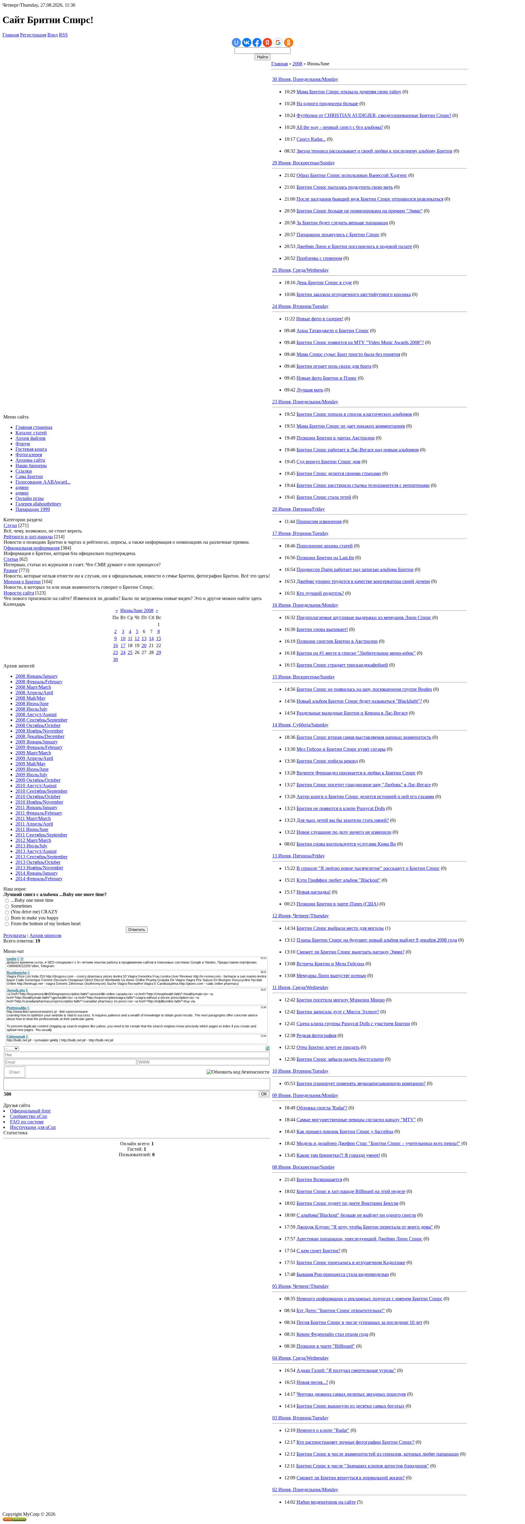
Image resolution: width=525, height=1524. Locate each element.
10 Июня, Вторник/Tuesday (300, 1071)
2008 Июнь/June (32, 703)
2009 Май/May (30, 763)
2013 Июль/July (31, 845)
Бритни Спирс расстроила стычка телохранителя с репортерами (363, 485)
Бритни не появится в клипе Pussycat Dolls (341, 808)
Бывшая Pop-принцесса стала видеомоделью (343, 1274)
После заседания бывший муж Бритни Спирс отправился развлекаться (370, 199)
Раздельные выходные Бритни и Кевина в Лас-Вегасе (352, 712)
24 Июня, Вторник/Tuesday (300, 306)
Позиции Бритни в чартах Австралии (336, 437)
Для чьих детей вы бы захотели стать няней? (343, 820)
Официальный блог (30, 1110)
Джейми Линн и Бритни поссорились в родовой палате (354, 246)
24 (123, 652)
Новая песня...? (312, 1382)
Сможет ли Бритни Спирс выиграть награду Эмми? (350, 951)
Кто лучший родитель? (320, 593)
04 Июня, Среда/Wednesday (300, 1357)
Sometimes (21, 906)
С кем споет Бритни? (318, 1250)
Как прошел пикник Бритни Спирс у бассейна (345, 1131)
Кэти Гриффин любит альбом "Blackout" (338, 880)
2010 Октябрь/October (37, 796)
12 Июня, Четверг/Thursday (300, 915)
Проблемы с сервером (319, 258)
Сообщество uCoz (28, 1116)
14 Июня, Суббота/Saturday (300, 724)
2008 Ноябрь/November (39, 730)
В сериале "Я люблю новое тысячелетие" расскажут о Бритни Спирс (368, 868)
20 (144, 645)
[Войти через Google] (278, 42)
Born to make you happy (35, 917)
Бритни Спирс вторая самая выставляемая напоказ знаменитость (364, 737)
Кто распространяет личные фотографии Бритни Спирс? (355, 1442)
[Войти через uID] (236, 42)
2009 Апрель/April (34, 758)
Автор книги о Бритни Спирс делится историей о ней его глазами (365, 796)
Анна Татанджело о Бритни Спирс (333, 330)
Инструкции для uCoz (33, 1127)
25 (130, 652)
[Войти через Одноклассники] (288, 42)
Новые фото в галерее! (319, 318)
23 (115, 652)
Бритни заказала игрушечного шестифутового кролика (354, 294)
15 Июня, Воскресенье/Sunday (303, 676)
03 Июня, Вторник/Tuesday (300, 1417)
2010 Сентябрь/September (41, 791)
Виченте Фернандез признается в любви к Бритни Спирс (356, 772)
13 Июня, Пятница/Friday (298, 855)
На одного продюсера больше (327, 103)
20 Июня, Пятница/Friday (298, 509)
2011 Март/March (33, 818)
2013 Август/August (36, 851)
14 (151, 638)
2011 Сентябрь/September (41, 834)
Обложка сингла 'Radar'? (322, 1107)
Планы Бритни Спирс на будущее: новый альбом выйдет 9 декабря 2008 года (377, 940)
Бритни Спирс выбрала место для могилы (340, 928)
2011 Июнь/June (31, 829)
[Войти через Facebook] (257, 42)
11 (130, 638)
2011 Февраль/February (38, 812)
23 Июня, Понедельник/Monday (305, 401)
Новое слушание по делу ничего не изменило (344, 832)
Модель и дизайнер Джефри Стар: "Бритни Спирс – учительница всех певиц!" (378, 1143)
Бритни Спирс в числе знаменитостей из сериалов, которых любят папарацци (378, 1454)
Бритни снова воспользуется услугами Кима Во (346, 843)
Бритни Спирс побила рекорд (327, 761)
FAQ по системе (27, 1121)
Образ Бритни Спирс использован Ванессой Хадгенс (352, 175)
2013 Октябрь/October (37, 862)
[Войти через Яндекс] (267, 42)
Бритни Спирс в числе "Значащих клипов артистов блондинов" (362, 1465)
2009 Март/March (33, 752)
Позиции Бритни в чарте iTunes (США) (337, 903)
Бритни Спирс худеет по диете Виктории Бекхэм (347, 1203)
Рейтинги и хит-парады (28, 536)
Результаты (14, 935)
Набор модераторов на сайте (326, 1502)
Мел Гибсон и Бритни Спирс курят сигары (341, 749)
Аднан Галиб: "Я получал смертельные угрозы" (346, 1370)
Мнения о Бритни (22, 581)
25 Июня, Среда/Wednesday (300, 270)
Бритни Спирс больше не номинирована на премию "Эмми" (360, 210)
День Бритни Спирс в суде (324, 282)
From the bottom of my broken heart (46, 923)
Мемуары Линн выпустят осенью (331, 975)
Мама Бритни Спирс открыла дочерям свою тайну (349, 91)
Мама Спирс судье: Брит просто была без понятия (348, 354)
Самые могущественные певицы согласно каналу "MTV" (356, 1119)
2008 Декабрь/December (39, 736)
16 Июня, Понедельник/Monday (305, 605)
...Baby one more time (32, 900)
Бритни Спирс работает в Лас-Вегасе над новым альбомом (358, 449)
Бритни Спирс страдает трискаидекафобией (342, 664)
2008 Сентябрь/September (41, 719)
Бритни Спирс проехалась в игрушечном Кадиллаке (351, 1262)
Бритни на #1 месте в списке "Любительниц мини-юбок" (356, 653)
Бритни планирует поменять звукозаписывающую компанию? (361, 1083)
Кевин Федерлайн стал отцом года (332, 1334)
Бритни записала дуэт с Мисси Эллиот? (338, 1011)
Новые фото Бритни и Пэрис (327, 378)
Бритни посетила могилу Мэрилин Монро (341, 999)
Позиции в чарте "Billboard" (326, 1346)
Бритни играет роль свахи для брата (334, 366)
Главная (10, 34)
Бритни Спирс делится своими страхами (339, 473)
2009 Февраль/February (39, 747)
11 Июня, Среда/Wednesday (300, 987)
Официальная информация (32, 547)
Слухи (10, 525)
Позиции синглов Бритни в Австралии (337, 641)
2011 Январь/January (36, 807)
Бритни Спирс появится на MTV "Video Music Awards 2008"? (360, 342)
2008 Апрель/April (34, 692)
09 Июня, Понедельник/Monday (305, 1095)
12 (137, 638)
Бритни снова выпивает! (322, 629)
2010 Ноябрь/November (39, 802)
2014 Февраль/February (39, 878)
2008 (297, 63)
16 (115, 645)
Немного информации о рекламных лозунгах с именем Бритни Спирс (369, 1298)
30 (115, 659)
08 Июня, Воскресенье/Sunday (303, 1167)
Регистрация (33, 34)
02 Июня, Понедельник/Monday (305, 1489)
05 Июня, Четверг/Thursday (300, 1286)
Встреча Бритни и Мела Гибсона (330, 963)
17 (123, 645)
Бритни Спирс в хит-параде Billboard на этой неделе (351, 1191)
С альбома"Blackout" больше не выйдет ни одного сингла (356, 1215)
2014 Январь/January (36, 873)
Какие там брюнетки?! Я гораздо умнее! (338, 1155)
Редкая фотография (316, 1035)
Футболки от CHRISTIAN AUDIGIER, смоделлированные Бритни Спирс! (374, 115)
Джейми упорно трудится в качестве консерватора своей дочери (363, 581)
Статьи (11, 559)
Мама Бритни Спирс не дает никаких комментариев (351, 426)
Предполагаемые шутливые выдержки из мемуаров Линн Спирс (364, 617)
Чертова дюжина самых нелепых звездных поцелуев (351, 1394)
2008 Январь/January (36, 676)
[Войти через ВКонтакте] (246, 42)
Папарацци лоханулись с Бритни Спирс (338, 234)
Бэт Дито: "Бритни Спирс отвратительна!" (341, 1310)
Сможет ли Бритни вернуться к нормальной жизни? (351, 1477)
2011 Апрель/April (34, 823)
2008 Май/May (30, 698)
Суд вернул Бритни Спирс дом (328, 461)
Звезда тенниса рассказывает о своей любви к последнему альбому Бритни (374, 150)
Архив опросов (45, 935)
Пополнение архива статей (325, 545)
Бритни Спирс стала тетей (324, 497)
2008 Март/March (33, 687)
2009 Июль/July (31, 774)
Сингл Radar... (311, 139)
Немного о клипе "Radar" (323, 1430)
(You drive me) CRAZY (34, 912)
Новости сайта (19, 592)
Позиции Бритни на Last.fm (325, 557)
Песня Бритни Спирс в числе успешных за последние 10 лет (359, 1322)
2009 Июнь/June (32, 769)
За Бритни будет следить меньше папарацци (342, 222)
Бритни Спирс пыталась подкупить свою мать (345, 187)
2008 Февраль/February (39, 681)
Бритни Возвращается (319, 1179)
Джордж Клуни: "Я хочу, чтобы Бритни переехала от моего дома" (365, 1226)
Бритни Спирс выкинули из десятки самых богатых (350, 1405)
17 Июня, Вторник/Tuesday (300, 533)
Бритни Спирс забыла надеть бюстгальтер (340, 1059)
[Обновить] (267, 1047)
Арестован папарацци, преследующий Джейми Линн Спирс (359, 1238)
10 (123, 638)
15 (158, 638)
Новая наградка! (314, 892)
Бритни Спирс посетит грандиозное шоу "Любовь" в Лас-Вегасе (364, 784)
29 (158, 652)
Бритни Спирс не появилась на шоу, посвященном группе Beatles (364, 689)
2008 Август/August (36, 714)
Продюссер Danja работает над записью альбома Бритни (355, 569)
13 (144, 638)
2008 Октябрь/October (37, 725)
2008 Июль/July (31, 709)
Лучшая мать (310, 389)
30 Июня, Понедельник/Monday (305, 79)
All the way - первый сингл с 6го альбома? (339, 127)
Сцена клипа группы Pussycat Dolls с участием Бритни (353, 1023)
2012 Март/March (33, 840)
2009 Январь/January (36, 741)
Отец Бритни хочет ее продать (328, 1047)
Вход (52, 34)
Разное (11, 570)
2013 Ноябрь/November (39, 867)
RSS (63, 34)
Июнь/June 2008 (136, 610)
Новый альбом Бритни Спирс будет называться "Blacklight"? (359, 701)
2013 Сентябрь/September (41, 856)
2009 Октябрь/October (37, 780)
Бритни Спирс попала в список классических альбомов (354, 414)
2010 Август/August (36, 785)
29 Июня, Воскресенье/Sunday (303, 162)
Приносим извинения (318, 521)
